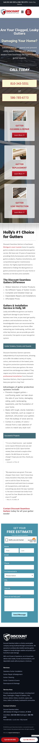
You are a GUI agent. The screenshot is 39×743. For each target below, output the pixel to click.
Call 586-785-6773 (29, 740)
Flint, (28, 695)
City (6, 580)
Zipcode (7, 588)
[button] (22, 12)
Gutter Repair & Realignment (13, 674)
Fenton (16, 698)
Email (7, 555)
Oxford (9, 700)
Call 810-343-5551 (10, 740)
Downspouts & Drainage (11, 683)
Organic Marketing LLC (14, 732)
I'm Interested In (11, 571)
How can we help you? (12, 596)
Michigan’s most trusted (12, 247)
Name (7, 546)
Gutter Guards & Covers (11, 680)
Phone (7, 563)
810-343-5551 (11, 2)
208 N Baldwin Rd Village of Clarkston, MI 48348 (17, 712)
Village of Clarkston (21, 695)
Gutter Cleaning (8, 677)
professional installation (12, 376)
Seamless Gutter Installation (12, 671)
